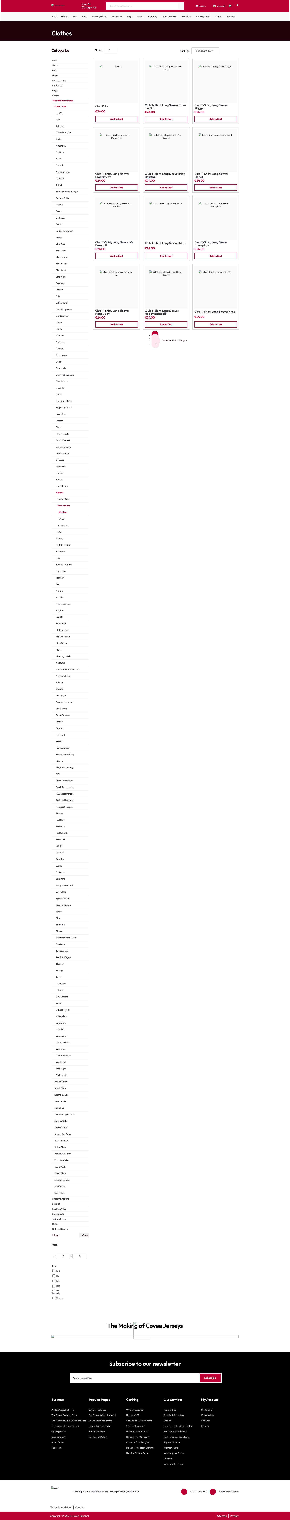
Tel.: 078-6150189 (198, 1491)
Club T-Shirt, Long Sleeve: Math (165, 243)
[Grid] (227, 51)
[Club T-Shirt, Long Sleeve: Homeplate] (215, 219)
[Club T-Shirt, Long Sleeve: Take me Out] (166, 82)
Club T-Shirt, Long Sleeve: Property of (112, 175)
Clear (85, 1235)
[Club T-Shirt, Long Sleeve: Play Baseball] (166, 150)
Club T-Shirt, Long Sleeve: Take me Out (165, 107)
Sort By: (184, 51)
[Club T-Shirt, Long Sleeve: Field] (215, 287)
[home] (52, 27)
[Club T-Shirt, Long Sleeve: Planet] (215, 150)
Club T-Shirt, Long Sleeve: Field (214, 311)
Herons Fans (102, 27)
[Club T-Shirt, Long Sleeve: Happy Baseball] (166, 287)
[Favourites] (230, 6)
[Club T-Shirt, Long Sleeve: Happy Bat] (116, 287)
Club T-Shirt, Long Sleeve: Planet (211, 175)
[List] (236, 51)
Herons (91, 27)
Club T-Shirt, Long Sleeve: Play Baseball (165, 175)
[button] (116, 119)
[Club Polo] (116, 82)
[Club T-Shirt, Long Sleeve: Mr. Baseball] (116, 219)
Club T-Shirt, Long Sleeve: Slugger (211, 107)
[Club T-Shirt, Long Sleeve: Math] (166, 219)
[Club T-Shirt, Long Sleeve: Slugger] (215, 82)
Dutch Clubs (81, 27)
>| (155, 344)
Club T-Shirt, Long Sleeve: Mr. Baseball (114, 244)
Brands (55, 1293)
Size (53, 1266)
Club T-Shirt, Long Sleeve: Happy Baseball (162, 312)
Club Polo (101, 106)
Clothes (113, 27)
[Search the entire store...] (181, 6)
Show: (98, 50)
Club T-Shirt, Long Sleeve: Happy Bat (112, 312)
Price (54, 1244)
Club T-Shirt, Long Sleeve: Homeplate (211, 244)
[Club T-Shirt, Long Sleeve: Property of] (116, 150)
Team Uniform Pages (64, 27)
